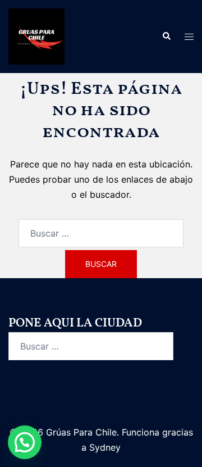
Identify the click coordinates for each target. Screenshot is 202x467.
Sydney (105, 447)
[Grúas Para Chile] (36, 35)
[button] (166, 36)
